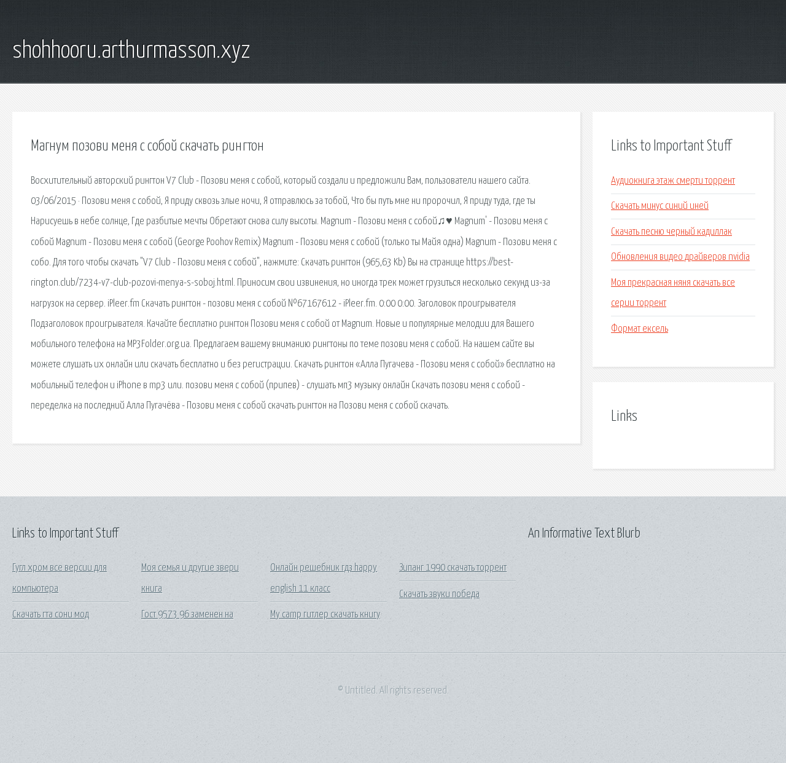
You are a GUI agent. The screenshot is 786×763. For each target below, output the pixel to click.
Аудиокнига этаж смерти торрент (673, 181)
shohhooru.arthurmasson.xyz (131, 51)
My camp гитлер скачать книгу (325, 614)
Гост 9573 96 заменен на (187, 614)
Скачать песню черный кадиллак (671, 232)
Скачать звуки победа (439, 594)
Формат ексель (639, 329)
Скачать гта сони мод (50, 614)
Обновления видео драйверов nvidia (680, 257)
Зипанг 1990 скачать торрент (453, 568)
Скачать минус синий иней (660, 206)
